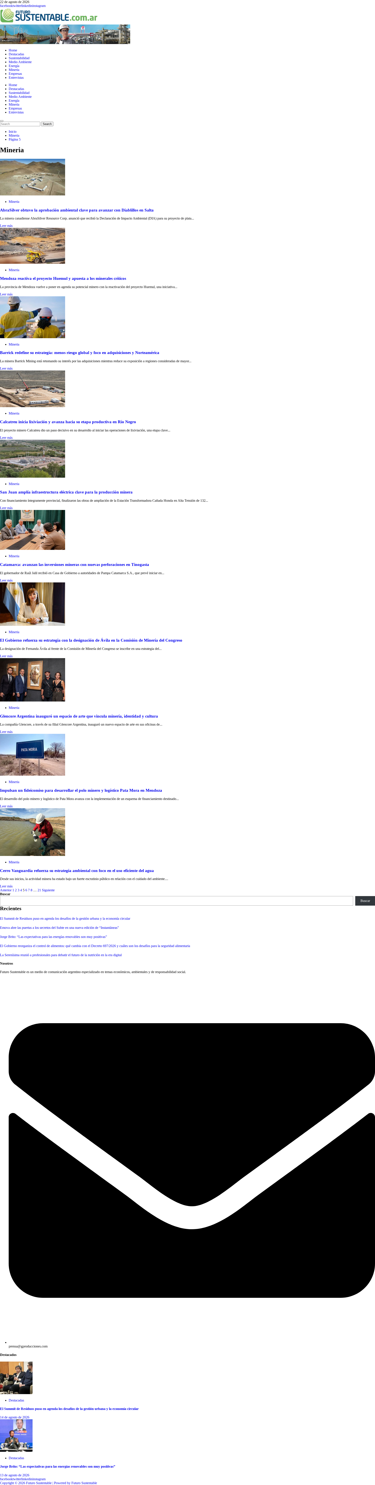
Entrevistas (16, 77)
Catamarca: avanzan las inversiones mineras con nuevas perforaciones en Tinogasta (74, 564)
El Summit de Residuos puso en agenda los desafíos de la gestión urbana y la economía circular (65, 918)
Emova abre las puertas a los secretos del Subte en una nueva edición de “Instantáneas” (59, 927)
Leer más (6, 226)
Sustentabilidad (19, 58)
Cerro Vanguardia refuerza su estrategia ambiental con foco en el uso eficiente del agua (77, 870)
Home (13, 50)
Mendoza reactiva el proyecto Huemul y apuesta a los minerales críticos (63, 278)
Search (48, 124)
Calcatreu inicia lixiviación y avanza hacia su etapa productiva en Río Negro (68, 422)
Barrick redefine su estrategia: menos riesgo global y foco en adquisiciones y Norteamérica (79, 352)
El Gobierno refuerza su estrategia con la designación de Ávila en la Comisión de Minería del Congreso (91, 640)
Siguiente (48, 890)
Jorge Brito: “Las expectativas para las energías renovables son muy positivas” (53, 937)
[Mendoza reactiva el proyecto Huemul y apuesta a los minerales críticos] (32, 262)
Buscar (5, 894)
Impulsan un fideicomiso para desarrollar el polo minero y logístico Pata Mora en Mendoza (81, 790)
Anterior (6, 890)
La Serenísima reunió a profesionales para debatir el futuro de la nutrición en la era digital (61, 955)
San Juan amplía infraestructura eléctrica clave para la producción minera (66, 492)
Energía (14, 66)
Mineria (14, 70)
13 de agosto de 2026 (14, 1475)
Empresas (15, 73)
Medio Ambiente (20, 62)
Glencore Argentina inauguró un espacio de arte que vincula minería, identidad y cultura (79, 716)
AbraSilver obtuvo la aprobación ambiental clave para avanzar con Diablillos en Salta (77, 210)
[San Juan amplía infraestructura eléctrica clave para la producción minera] (32, 476)
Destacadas (16, 54)
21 (39, 890)
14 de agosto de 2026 (14, 1417)
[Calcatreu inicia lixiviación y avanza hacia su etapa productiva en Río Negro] (32, 406)
